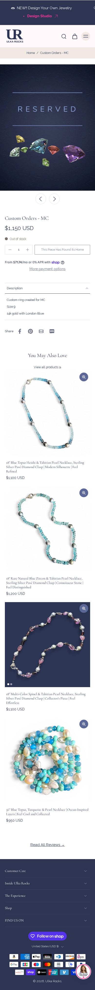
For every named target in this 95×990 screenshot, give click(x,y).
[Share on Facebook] (19, 331)
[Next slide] (54, 199)
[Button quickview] (83, 377)
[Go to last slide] (40, 199)
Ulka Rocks (53, 981)
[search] (63, 36)
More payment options (47, 269)
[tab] (8, 684)
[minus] (10, 250)
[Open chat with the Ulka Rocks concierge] (83, 971)
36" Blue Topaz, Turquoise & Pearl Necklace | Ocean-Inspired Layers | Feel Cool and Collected (47, 812)
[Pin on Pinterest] (30, 331)
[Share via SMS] (52, 331)
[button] (62, 250)
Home (31, 53)
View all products (46, 367)
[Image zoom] (47, 127)
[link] (60, 367)
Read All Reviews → (47, 845)
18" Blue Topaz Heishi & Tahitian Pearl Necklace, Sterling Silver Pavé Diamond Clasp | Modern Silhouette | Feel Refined (45, 467)
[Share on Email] (41, 331)
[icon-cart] (74, 36)
